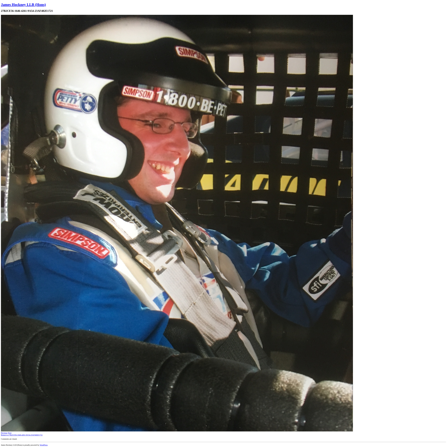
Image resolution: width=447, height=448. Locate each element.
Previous (4, 433)
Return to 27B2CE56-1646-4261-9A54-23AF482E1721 (22, 435)
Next (9, 433)
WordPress (44, 445)
